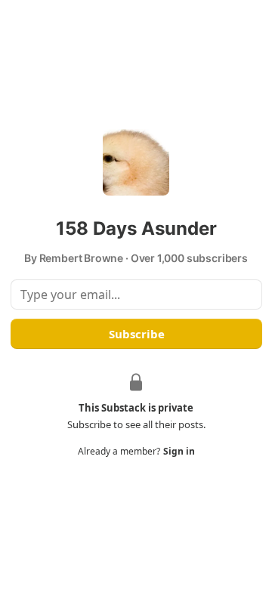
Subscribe (136, 333)
